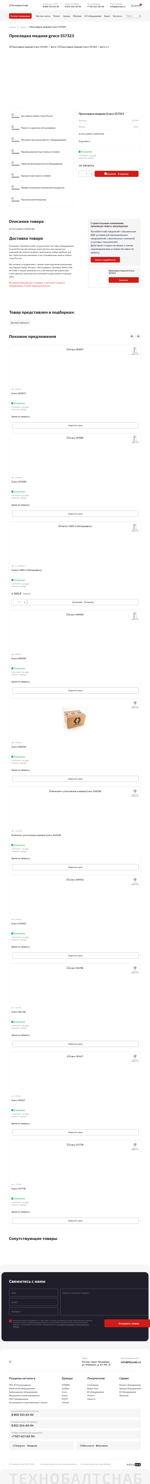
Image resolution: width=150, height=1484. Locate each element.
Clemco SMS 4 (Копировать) (26, 570)
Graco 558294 (18, 746)
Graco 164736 (18, 1011)
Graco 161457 (18, 1100)
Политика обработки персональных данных (58, 1464)
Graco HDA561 (18, 658)
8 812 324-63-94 (73, 6)
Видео (107, 16)
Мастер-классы (43, 16)
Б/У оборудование (93, 16)
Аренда (66, 16)
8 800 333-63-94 (51, 6)
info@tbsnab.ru (117, 6)
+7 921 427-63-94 (95, 6)
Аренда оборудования (130, 1388)
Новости (91, 1399)
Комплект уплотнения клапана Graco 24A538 (36, 835)
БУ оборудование (127, 1392)
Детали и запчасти (20, 322)
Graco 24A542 (18, 923)
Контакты (117, 16)
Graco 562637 (18, 393)
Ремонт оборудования (130, 1385)
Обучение (77, 16)
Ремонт (56, 16)
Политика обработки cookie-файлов (95, 1464)
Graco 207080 (19, 481)
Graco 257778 (18, 1188)
